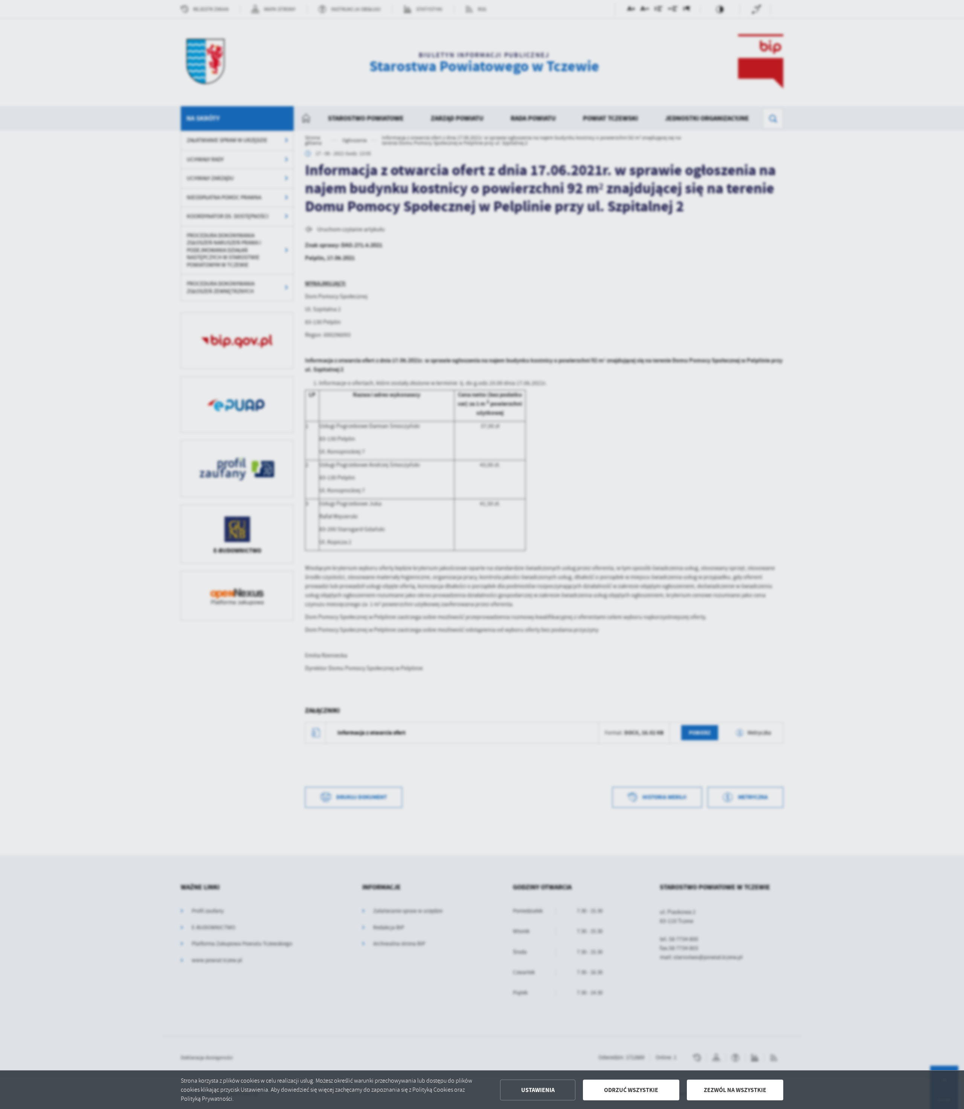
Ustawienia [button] (538, 1090)
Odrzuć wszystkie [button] (631, 1090)
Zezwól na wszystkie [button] (735, 1090)
